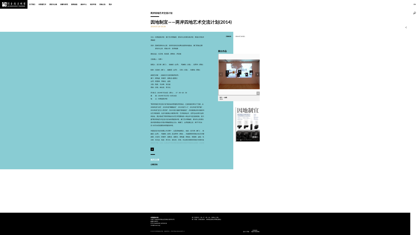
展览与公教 (53, 4)
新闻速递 (74, 4)
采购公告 (102, 4)
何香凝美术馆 (13, 4)
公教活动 (154, 164)
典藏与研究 (64, 4)
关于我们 (32, 4)
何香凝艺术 (42, 4)
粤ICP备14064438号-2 (178, 231)
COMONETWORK (255, 231)
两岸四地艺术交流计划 (161, 13)
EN (415, 4)
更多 (110, 4)
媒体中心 (84, 4)
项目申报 (93, 4)
